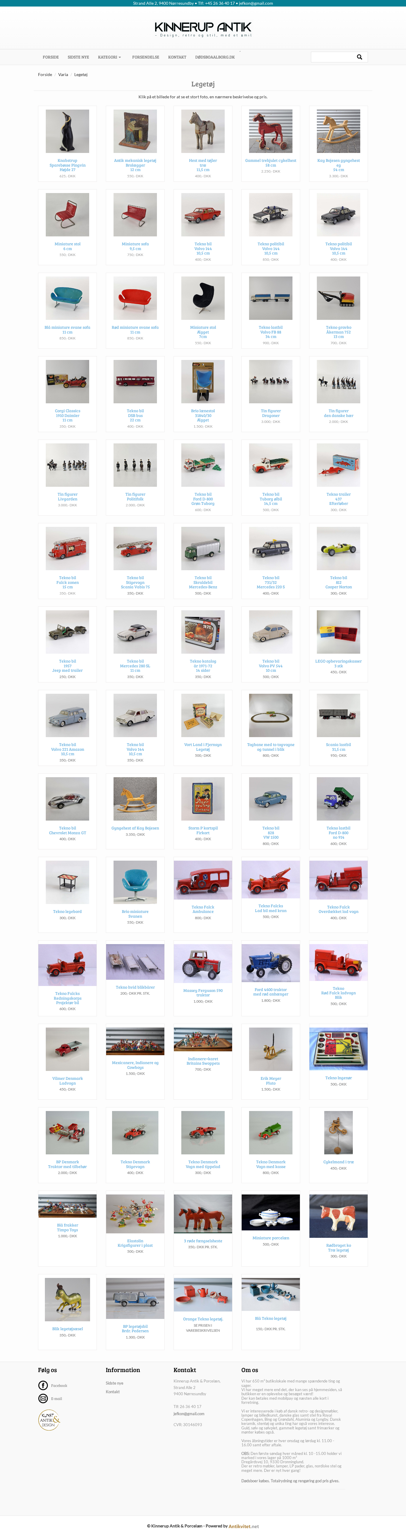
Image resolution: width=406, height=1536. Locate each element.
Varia (63, 74)
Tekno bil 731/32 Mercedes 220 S (271, 582)
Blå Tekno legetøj (271, 1318)
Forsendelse (145, 57)
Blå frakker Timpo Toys (67, 1227)
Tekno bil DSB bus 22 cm (135, 415)
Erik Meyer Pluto (271, 1080)
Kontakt (177, 57)
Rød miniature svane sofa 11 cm (135, 329)
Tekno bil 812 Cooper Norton (338, 582)
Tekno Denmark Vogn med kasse (271, 1164)
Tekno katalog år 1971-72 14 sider (203, 665)
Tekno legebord (67, 911)
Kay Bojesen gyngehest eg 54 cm (338, 164)
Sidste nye (78, 57)
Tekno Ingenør (338, 1077)
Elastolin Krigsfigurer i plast (135, 1243)
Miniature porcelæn (271, 1238)
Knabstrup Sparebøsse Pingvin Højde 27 (68, 164)
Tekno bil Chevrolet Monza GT (67, 830)
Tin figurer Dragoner (271, 413)
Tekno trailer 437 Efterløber (339, 498)
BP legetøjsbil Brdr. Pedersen (135, 1328)
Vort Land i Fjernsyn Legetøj (203, 747)
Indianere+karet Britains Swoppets (203, 1061)
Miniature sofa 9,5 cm (135, 246)
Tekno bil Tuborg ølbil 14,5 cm (271, 498)
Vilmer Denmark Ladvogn (67, 1080)
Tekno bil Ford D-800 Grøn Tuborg (203, 498)
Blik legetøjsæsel (67, 1328)
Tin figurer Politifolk (135, 496)
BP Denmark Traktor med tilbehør (67, 1164)
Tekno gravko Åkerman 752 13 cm (338, 331)
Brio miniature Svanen (135, 913)
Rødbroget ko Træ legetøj (338, 1247)
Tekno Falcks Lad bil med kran (271, 908)
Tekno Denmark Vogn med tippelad (203, 1164)
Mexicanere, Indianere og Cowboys (135, 1065)
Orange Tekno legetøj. (203, 1319)
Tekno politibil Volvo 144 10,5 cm (271, 248)
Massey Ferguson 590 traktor (203, 992)
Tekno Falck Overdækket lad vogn (338, 909)
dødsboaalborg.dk (215, 57)
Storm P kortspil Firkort (203, 830)
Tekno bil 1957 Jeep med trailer (67, 665)
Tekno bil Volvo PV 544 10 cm (271, 665)
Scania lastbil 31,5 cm (338, 747)
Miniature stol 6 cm (68, 246)
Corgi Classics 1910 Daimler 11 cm (67, 415)
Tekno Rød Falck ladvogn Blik (338, 992)
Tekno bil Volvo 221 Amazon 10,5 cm (67, 749)
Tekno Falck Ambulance (203, 909)
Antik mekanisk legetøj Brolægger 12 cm (135, 164)
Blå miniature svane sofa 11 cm (67, 329)
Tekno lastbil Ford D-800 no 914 (338, 832)
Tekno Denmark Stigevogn (135, 1164)
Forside (53, 57)
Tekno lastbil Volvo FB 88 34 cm (271, 331)
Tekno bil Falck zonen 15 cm (67, 582)
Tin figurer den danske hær (338, 413)
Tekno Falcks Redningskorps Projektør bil (67, 997)
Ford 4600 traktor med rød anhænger (270, 992)
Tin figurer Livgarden (68, 496)
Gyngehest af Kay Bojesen (135, 828)
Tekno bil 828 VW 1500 (270, 832)
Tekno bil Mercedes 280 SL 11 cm (135, 665)
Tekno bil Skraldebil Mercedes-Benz (203, 582)
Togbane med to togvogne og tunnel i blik (271, 747)
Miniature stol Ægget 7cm (203, 331)
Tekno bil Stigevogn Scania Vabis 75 (135, 582)
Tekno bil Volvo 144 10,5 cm (203, 248)
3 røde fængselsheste (203, 1240)
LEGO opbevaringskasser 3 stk (338, 663)
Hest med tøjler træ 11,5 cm (203, 164)
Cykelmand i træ (338, 1161)
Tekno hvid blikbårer (135, 987)
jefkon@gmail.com (189, 1413)
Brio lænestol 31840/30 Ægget (203, 415)
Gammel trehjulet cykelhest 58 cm (270, 162)
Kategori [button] (108, 57)
